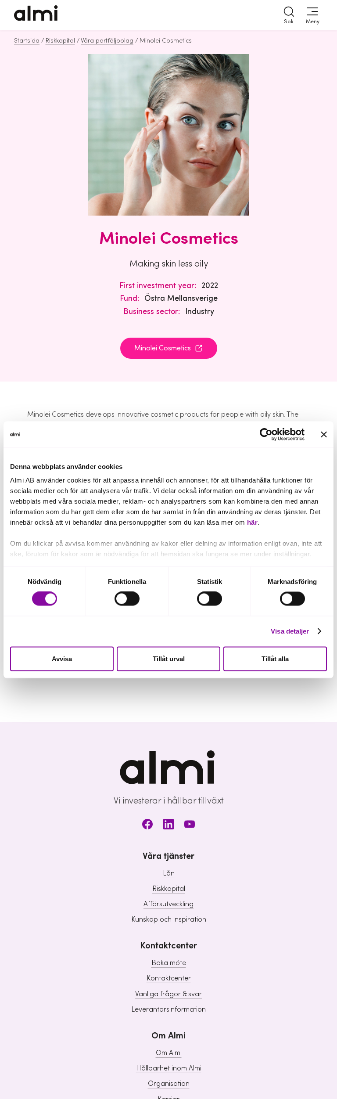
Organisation (169, 1084)
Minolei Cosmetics (162, 348)
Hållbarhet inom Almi (168, 1068)
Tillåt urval (169, 658)
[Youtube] (189, 825)
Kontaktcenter (169, 978)
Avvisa (62, 658)
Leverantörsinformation (168, 1009)
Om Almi (169, 1053)
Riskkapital (60, 40)
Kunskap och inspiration (168, 919)
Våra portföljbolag (107, 40)
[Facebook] (147, 825)
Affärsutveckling (168, 904)
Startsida (26, 40)
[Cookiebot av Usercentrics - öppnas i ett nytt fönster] (266, 434)
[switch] (127, 599)
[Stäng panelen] (324, 434)
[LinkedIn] (168, 825)
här (252, 522)
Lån (169, 873)
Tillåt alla (275, 658)
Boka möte (168, 963)
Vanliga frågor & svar (168, 994)
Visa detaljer (290, 631)
